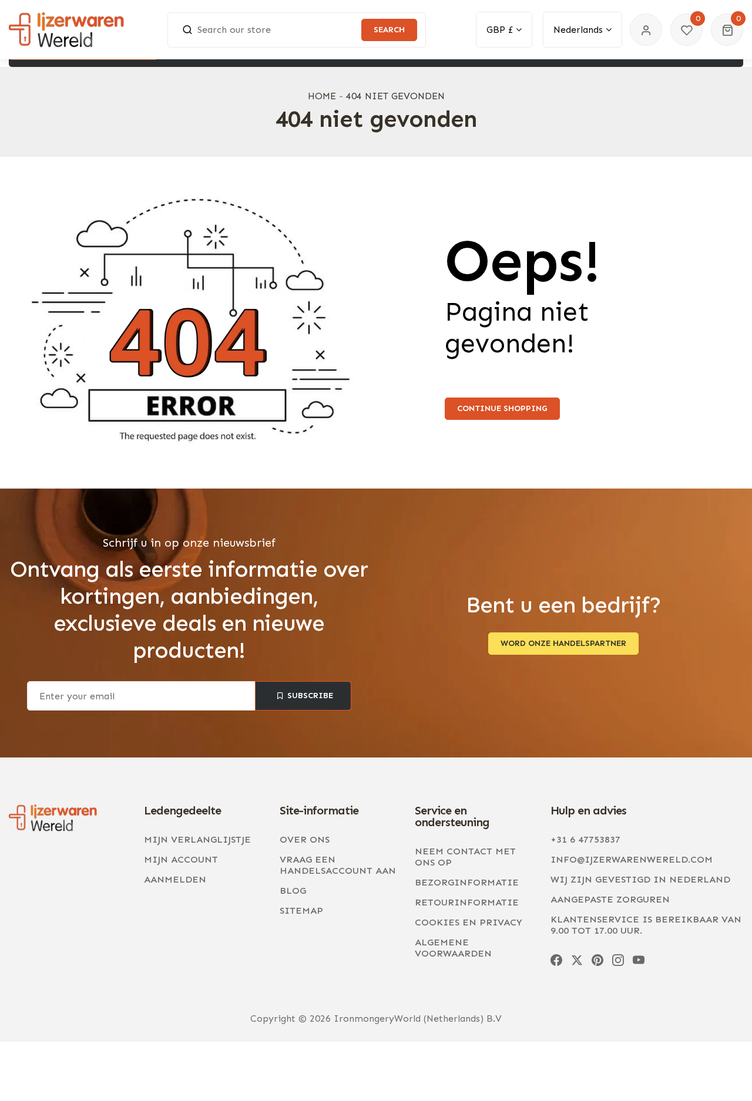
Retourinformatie (467, 902)
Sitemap (301, 910)
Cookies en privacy (468, 922)
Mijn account (181, 859)
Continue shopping (502, 408)
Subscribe (310, 696)
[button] (727, 30)
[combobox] (296, 30)
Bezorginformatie (467, 882)
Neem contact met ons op (465, 857)
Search (389, 30)
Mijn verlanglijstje (197, 839)
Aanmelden (175, 879)
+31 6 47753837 (585, 839)
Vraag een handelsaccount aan (338, 865)
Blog (293, 890)
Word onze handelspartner (563, 643)
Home (322, 96)
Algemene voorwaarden (453, 948)
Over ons (305, 839)
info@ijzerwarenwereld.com (631, 859)
